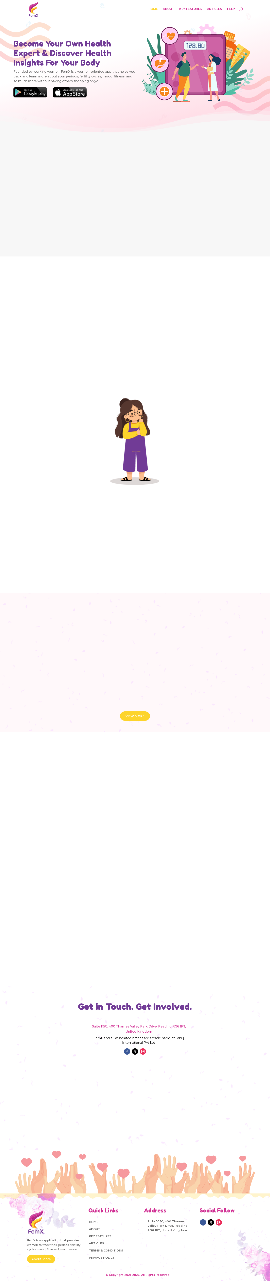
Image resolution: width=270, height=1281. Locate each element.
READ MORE (162, 230)
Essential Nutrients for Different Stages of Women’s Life (59, 829)
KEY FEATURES (190, 9)
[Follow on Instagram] (143, 1051)
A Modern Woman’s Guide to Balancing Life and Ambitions (132, 930)
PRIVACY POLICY (102, 1257)
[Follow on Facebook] (127, 1051)
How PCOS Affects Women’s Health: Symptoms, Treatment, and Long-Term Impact (208, 829)
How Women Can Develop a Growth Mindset (205, 930)
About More (41, 1259)
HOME (153, 9)
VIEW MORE (135, 716)
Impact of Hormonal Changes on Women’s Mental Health (58, 925)
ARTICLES (214, 9)
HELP (231, 9)
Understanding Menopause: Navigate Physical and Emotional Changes (130, 829)
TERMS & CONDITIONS (106, 1250)
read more (40, 859)
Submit (199, 1121)
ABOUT (168, 9)
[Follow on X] (135, 1051)
